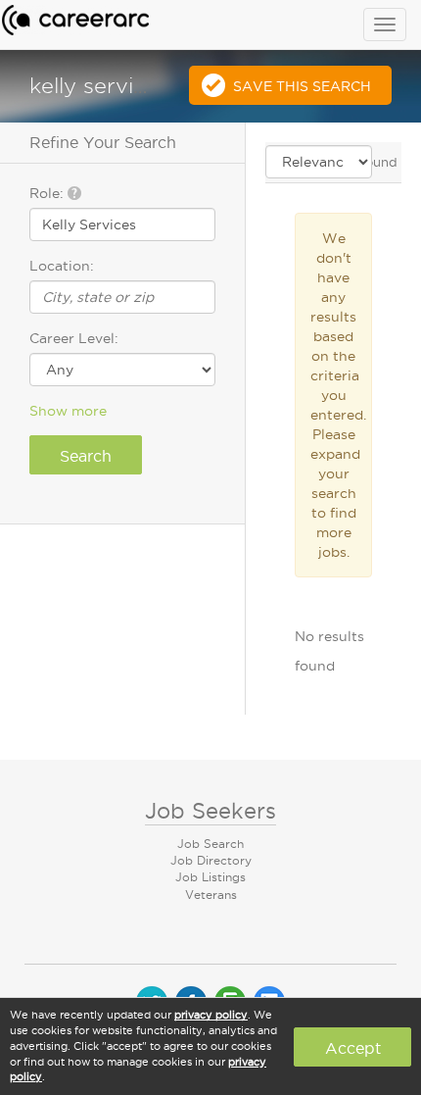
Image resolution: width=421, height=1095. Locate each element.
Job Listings (210, 877)
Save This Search (302, 86)
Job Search (210, 843)
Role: (48, 193)
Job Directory (211, 860)
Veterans (211, 894)
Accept (353, 1048)
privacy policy (211, 1014)
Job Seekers (210, 810)
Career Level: (73, 338)
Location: (61, 266)
